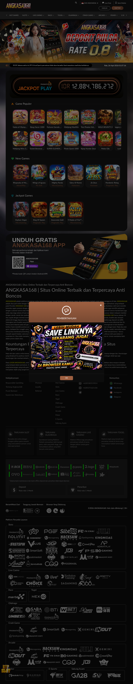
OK (66, 378)
